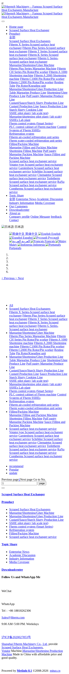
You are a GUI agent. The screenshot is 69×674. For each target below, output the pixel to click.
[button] (8, 278)
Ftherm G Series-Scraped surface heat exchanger (33, 327)
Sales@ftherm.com (13, 617)
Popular (14, 469)
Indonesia (39, 244)
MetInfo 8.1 (24, 670)
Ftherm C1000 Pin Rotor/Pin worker (42, 346)
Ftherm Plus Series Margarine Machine (32, 336)
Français (50, 241)
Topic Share (9, 544)
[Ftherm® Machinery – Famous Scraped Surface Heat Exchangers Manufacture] (34, 12)
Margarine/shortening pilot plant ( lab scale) (35, 384)
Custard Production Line (24, 374)
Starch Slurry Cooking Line (26, 377)
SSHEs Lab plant (19, 387)
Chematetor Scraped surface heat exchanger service (35, 444)
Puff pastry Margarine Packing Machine (32, 420)
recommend (16, 466)
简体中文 (31, 233)
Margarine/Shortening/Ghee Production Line (36, 356)
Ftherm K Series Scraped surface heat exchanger (33, 324)
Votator (6, 650)
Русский (53, 237)
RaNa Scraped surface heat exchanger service (36, 451)
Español (27, 237)
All (11, 305)
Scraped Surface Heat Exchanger (23, 494)
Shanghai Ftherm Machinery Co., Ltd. (25, 644)
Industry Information (21, 558)
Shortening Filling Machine (25, 418)
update (13, 473)
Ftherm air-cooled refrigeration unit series (34, 404)
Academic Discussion (22, 555)
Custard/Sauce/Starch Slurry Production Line (36, 370)
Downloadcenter (12, 569)
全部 (12, 37)
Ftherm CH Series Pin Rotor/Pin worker (37, 338)
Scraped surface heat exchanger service (33, 428)
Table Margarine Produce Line (27, 360)
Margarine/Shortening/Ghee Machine (31, 332)
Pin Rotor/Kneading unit (31, 353)
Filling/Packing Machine (24, 411)
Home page (16, 26)
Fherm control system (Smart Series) (31, 391)
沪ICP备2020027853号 (16, 637)
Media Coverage (19, 562)
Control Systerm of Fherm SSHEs (37, 396)
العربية (26, 241)
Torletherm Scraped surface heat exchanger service (34, 447)
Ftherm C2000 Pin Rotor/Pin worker (31, 349)
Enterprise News (19, 551)
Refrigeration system (21, 401)
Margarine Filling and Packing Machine (33, 415)
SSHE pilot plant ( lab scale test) (28, 380)
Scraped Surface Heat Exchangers (29, 308)
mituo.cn (55, 670)
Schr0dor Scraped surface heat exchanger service (36, 440)
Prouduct (8, 502)
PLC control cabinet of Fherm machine (32, 394)
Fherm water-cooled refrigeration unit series (35, 408)
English (56, 233)
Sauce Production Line (53, 374)
